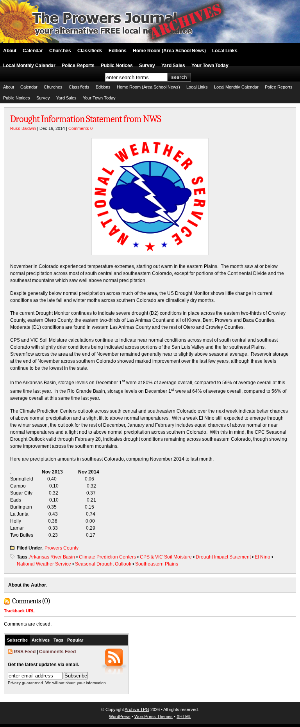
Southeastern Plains (156, 564)
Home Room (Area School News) (169, 50)
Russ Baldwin (23, 128)
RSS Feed (25, 651)
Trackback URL (19, 610)
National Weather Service (44, 564)
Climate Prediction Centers (107, 557)
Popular (75, 640)
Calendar (33, 50)
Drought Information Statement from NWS (85, 118)
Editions (118, 50)
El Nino (262, 557)
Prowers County (62, 548)
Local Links (225, 50)
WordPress (119, 716)
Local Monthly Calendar (29, 65)
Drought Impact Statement (223, 557)
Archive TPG (137, 709)
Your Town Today (210, 65)
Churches (60, 50)
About (9, 50)
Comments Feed (57, 651)
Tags (58, 640)
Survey (147, 65)
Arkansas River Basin (52, 557)
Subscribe (17, 640)
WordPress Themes (153, 716)
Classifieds (89, 50)
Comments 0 (80, 128)
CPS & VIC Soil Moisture (166, 557)
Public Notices (117, 65)
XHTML (184, 716)
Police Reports (78, 65)
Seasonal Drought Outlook (103, 564)
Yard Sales (173, 65)
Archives (41, 640)
